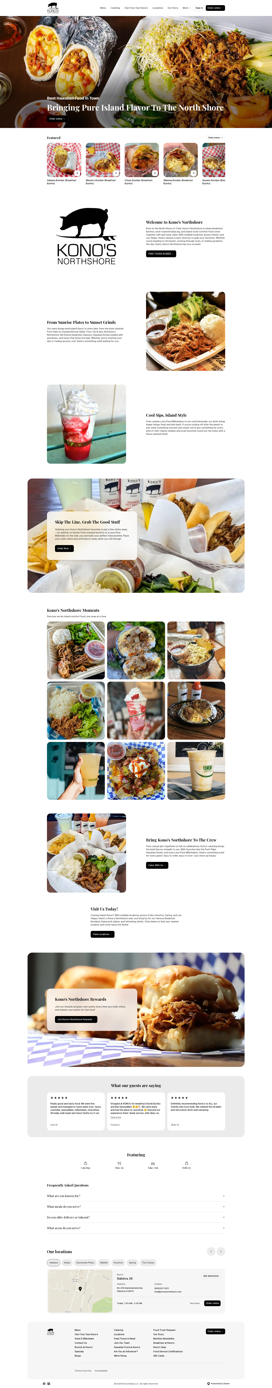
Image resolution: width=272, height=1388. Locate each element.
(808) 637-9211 (161, 1288)
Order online (212, 1303)
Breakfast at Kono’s (163, 1342)
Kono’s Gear (159, 1347)
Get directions (211, 1275)
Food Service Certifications (168, 1351)
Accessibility (101, 1370)
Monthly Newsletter (163, 1338)
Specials (79, 1351)
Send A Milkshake (84, 1338)
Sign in (199, 7)
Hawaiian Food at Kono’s (127, 1347)
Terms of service (83, 1370)
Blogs (78, 1355)
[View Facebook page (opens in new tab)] (44, 1383)
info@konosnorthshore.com (167, 1291)
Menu (103, 7)
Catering (115, 7)
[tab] (53, 1262)
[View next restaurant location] (221, 1251)
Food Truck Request (164, 1330)
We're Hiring (120, 1355)
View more (116, 1117)
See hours (195, 1303)
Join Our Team (122, 1342)
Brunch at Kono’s (84, 1347)
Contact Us (81, 1342)
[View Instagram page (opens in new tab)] (48, 1383)
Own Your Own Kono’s (136, 7)
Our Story (173, 7)
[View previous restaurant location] (211, 1251)
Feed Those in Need (124, 1338)
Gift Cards (158, 1355)
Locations (157, 7)
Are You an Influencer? (126, 1351)
